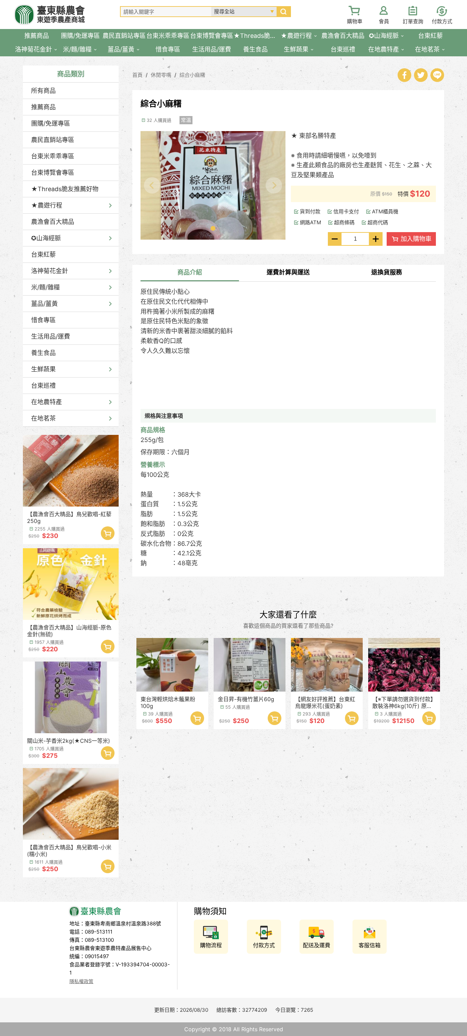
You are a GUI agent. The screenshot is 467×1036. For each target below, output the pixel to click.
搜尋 (283, 11)
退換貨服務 (386, 272)
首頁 (137, 75)
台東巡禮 (43, 385)
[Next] (274, 185)
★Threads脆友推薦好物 (64, 189)
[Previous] (152, 185)
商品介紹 (189, 272)
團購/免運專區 (50, 123)
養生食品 (43, 352)
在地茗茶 (43, 418)
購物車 (354, 21)
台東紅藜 (43, 254)
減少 (335, 239)
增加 (376, 239)
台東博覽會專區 (52, 172)
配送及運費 (316, 945)
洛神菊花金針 (49, 270)
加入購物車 (108, 533)
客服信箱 (370, 945)
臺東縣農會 (61, 14)
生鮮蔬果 (43, 369)
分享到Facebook (404, 75)
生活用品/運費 (50, 336)
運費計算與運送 (288, 272)
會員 (384, 21)
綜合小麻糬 (192, 75)
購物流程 (211, 945)
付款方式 (442, 21)
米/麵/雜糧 (45, 287)
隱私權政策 (81, 981)
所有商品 (43, 90)
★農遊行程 (46, 205)
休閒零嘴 (161, 75)
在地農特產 (46, 402)
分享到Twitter (421, 75)
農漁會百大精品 (52, 221)
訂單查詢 (413, 21)
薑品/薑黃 (44, 303)
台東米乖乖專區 (52, 156)
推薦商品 (43, 107)
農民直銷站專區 (52, 139)
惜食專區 (43, 320)
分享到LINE (437, 75)
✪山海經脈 (46, 238)
